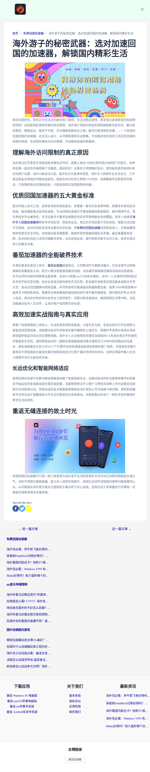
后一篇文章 (122, 529)
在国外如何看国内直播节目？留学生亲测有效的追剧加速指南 (28, 621)
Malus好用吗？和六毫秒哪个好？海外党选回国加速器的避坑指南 (28, 575)
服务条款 (75, 695)
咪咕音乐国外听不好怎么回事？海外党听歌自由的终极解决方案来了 (28, 607)
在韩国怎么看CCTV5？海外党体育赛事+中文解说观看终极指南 (28, 601)
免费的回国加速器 (88, 227)
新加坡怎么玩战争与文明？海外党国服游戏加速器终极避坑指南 (28, 666)
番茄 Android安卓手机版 (22, 711)
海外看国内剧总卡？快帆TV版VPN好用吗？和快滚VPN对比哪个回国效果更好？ (28, 562)
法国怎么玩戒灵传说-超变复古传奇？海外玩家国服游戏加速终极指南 (28, 659)
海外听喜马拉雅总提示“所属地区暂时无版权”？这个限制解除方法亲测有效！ (28, 594)
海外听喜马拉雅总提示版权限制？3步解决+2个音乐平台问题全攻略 (28, 614)
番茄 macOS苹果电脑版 (22, 701)
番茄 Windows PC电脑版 (22, 695)
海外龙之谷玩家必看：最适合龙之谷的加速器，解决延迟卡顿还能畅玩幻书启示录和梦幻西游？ (28, 653)
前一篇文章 (28, 529)
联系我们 (75, 711)
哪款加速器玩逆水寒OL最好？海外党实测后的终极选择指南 (28, 640)
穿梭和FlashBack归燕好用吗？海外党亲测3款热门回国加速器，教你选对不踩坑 (28, 555)
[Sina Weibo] (28, 508)
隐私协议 (75, 701)
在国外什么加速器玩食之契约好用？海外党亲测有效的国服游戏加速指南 (28, 646)
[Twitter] (22, 508)
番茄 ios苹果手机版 (22, 706)
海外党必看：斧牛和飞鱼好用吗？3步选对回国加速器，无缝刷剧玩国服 (28, 549)
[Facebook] (15, 508)
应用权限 (75, 706)
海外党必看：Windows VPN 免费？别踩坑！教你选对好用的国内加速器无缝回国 (28, 569)
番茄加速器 (75, 759)
